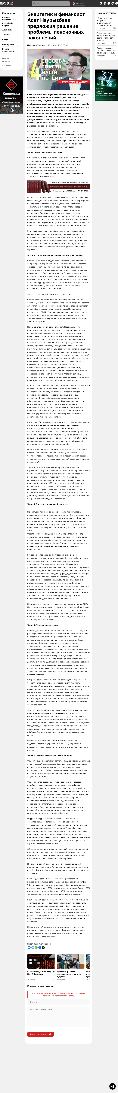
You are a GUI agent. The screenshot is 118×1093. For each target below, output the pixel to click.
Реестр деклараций (8, 50)
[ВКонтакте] (29, 947)
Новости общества (36, 45)
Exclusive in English (7, 24)
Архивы (6, 35)
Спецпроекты (8, 44)
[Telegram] (109, 4)
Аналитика (7, 30)
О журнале (6, 65)
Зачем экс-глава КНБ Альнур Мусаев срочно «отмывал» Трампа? (106, 36)
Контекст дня (8, 13)
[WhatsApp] (36, 947)
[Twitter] (43, 947)
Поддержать (80, 3)
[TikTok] (116, 4)
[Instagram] (104, 4)
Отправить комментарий (40, 1034)
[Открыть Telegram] (112, 1086)
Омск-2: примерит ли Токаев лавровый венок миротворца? (106, 50)
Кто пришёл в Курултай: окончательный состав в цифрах (104, 21)
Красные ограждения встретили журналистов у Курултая (69, 974)
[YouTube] (112, 4)
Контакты (6, 62)
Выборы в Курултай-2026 (9, 18)
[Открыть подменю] (18, 30)
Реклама (5, 58)
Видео (5, 40)
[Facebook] (101, 4)
